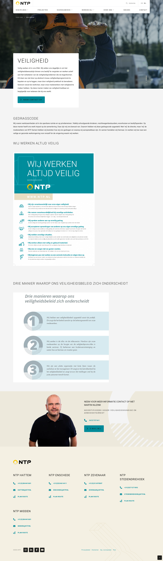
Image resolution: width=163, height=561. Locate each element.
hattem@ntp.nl (24, 490)
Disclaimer (95, 550)
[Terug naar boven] (159, 557)
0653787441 (94, 420)
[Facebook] (37, 550)
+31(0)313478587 (95, 483)
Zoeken (132, 3)
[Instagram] (26, 550)
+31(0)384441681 (24, 483)
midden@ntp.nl (24, 526)
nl (145, 3)
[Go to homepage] (23, 3)
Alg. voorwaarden (106, 550)
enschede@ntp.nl (61, 490)
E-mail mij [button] (95, 428)
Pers (114, 550)
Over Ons (19, 17)
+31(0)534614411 (60, 483)
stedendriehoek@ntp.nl (135, 494)
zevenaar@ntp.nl (96, 490)
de (142, 3)
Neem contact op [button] (32, 100)
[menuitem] (22, 10)
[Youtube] (42, 550)
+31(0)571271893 (131, 487)
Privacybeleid (86, 550)
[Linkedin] (31, 550)
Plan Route (23, 497)
